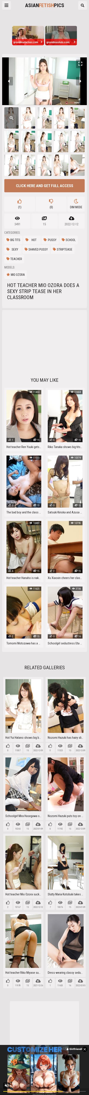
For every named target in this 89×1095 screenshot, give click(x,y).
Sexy (15, 249)
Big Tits (15, 240)
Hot (34, 240)
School (71, 240)
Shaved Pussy (38, 249)
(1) (19, 207)
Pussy (52, 240)
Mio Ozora (18, 274)
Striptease (64, 249)
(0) (51, 207)
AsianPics (44, 5)
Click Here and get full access (44, 185)
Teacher (16, 259)
